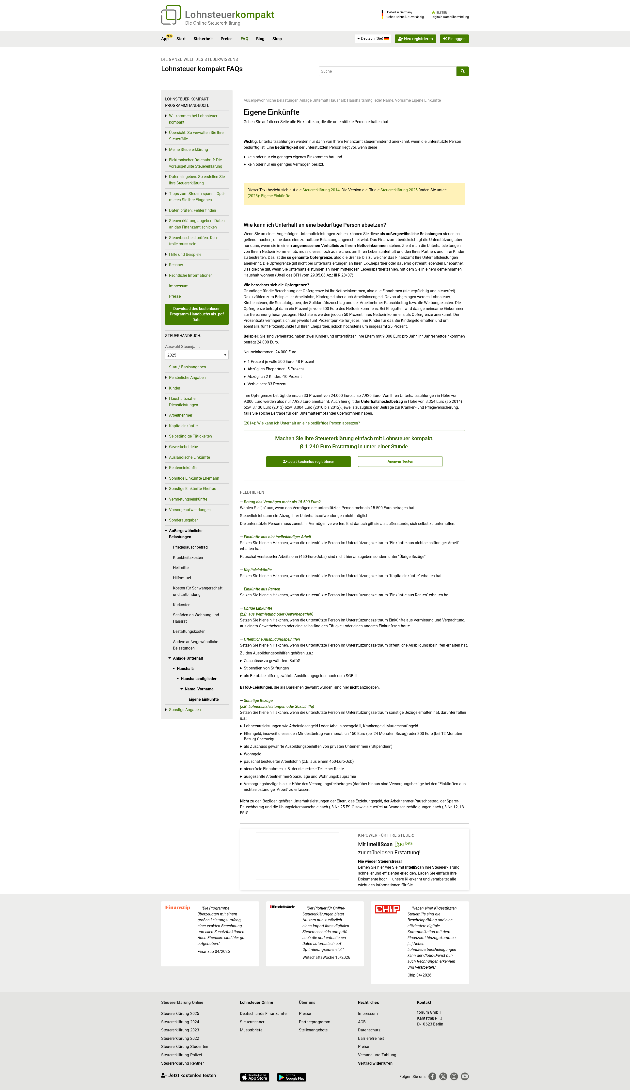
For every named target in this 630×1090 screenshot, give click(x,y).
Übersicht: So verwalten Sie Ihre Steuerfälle (196, 135)
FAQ (244, 38)
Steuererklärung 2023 (180, 1030)
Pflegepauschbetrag (190, 547)
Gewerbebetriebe (183, 446)
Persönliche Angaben (187, 377)
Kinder (174, 388)
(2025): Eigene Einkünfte (269, 196)
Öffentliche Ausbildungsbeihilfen (272, 639)
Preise (227, 38)
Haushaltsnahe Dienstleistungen (183, 401)
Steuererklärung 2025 (399, 190)
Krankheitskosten (188, 557)
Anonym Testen (400, 461)
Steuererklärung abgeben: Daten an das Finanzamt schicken (197, 223)
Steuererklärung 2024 (180, 1022)
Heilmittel (181, 567)
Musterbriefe (251, 1030)
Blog (260, 38)
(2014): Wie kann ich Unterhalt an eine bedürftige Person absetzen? (302, 423)
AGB (362, 1022)
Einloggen (456, 38)
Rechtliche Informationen (191, 275)
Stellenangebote (313, 1030)
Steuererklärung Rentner (182, 1063)
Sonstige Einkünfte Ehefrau (192, 488)
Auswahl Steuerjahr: (182, 346)
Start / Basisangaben (187, 367)
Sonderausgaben (184, 520)
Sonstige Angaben (185, 709)
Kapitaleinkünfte (258, 570)
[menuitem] (373, 38)
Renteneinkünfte (183, 467)
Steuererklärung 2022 (180, 1038)
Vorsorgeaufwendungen (190, 509)
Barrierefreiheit (371, 1038)
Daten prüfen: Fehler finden (192, 210)
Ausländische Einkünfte (189, 457)
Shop (277, 38)
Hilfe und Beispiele (185, 254)
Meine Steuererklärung (188, 149)
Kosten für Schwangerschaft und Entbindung (197, 591)
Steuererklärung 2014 (321, 190)
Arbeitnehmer (180, 415)
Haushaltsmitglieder (365, 100)
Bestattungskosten (189, 631)
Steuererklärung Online (182, 1002)
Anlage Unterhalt (313, 100)
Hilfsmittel (182, 578)
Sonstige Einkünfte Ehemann (194, 478)
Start (181, 38)
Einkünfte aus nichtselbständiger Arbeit (277, 537)
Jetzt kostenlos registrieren (310, 461)
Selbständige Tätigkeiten (190, 436)
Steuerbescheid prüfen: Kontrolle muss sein (193, 240)
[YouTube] (465, 1076)
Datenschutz (369, 1030)
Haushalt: (338, 100)
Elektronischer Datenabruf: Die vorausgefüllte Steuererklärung (195, 163)
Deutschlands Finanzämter (264, 1013)
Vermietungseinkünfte (188, 499)
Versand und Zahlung (377, 1055)
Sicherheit (203, 38)
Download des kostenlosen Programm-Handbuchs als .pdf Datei (197, 314)
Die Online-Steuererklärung (212, 23)
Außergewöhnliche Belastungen (271, 100)
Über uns (307, 1002)
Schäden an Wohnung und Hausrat (196, 618)
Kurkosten (181, 604)
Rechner (176, 264)
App (165, 38)
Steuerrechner (252, 1022)
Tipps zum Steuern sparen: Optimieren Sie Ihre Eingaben (197, 196)
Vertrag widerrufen (375, 1063)
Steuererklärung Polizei (181, 1055)
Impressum (179, 286)
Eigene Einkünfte (426, 100)
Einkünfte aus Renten (262, 589)
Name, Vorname (397, 100)
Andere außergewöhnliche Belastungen (195, 645)
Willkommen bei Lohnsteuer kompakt (193, 119)
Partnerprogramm (314, 1022)
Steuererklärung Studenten (184, 1046)
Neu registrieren (418, 38)
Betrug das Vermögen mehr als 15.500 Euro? (282, 502)
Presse (175, 296)
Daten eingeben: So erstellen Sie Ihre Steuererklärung (197, 179)
